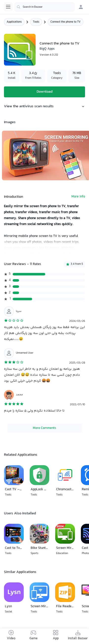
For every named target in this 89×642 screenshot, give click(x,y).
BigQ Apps (47, 49)
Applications (14, 22)
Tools (36, 22)
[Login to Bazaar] (80, 6)
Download (44, 92)
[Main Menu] (8, 6)
